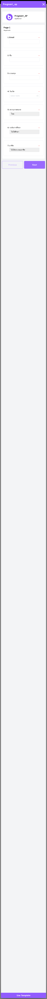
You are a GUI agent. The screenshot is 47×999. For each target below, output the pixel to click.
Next (34, 165)
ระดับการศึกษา (15, 127)
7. (8, 146)
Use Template (23, 995)
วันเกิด (12, 91)
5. (8, 110)
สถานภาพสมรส (15, 110)
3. (8, 73)
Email (11, 37)
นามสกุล (12, 73)
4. (8, 91)
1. (8, 37)
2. (8, 55)
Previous (12, 165)
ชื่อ (10, 55)
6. (8, 127)
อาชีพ (11, 146)
